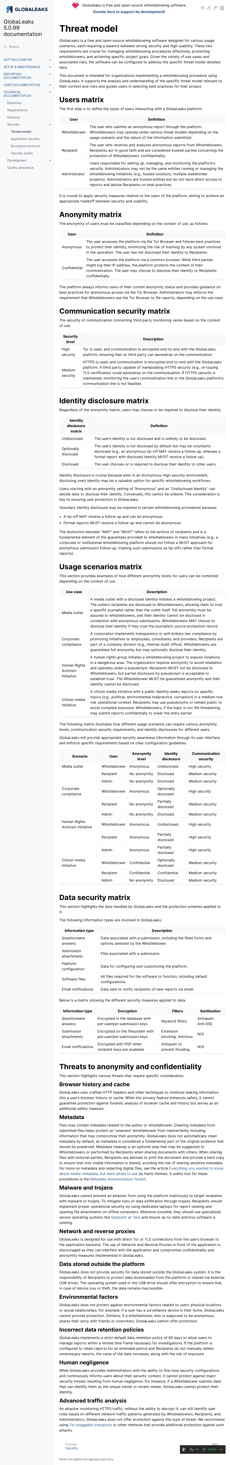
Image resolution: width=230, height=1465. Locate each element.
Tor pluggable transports (90, 1425)
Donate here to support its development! (129, 11)
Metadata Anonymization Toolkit (118, 1179)
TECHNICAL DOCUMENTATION (17, 94)
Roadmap (14, 103)
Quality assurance (20, 167)
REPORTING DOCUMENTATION (17, 76)
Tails (136, 1217)
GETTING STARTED (18, 60)
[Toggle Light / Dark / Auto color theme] (215, 8)
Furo (110, 1459)
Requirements (17, 110)
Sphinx (77, 1459)
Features (13, 117)
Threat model (21, 131)
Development (17, 160)
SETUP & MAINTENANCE (22, 67)
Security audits (22, 153)
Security (13, 124)
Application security (25, 139)
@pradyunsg (96, 1459)
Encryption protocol (25, 146)
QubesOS (119, 1217)
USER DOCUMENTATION (22, 85)
